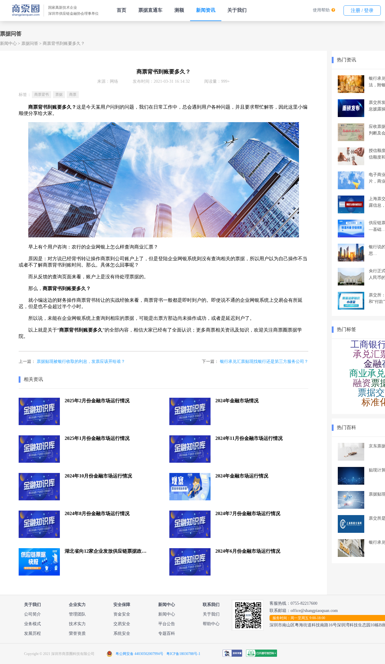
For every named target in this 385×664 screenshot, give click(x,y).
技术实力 (77, 624)
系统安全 (121, 633)
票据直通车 (150, 10)
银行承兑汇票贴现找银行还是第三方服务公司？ (264, 361)
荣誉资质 (77, 633)
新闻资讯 (205, 10)
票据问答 (29, 43)
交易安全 (121, 624)
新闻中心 (8, 43)
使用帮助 (321, 10)
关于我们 (237, 10)
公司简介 (32, 614)
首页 (121, 10)
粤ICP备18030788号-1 (183, 654)
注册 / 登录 (362, 10)
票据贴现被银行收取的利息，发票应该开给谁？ (81, 361)
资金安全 (121, 614)
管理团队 (77, 614)
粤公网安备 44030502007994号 (139, 654)
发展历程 (32, 633)
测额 (179, 10)
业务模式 (32, 624)
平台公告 (166, 624)
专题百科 (166, 633)
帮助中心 (211, 624)
